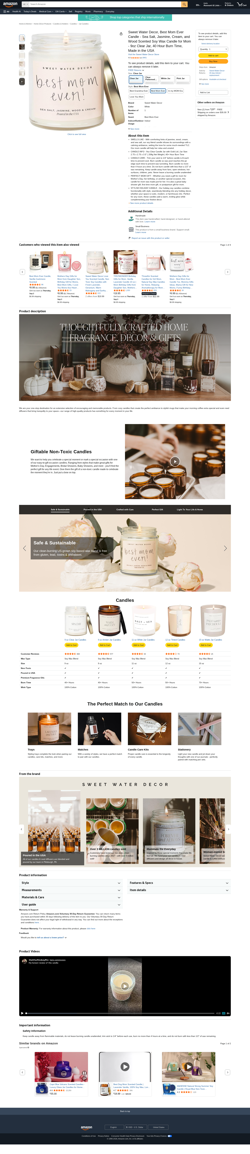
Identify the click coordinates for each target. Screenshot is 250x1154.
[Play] (21, 1013)
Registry (78, 11)
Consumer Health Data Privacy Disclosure (127, 1136)
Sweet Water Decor (217, 71)
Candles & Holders (60, 24)
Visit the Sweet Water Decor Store (143, 54)
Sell (70, 11)
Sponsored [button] (23, 1047)
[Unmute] (228, 1013)
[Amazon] (10, 4)
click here (91, 928)
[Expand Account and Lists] (220, 5)
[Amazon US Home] (86, 1128)
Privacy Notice (103, 1136)
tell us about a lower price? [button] (51, 937)
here (37, 922)
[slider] (119, 1013)
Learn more (150, 221)
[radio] (22, 38)
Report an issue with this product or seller (151, 238)
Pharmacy (98, 11)
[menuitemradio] (223, 1013)
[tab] (60, 509)
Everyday (110, 11)
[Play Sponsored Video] (125, 1067)
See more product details (141, 203)
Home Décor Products (42, 24)
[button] (6, 11)
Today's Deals (30, 11)
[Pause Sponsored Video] (84, 1073)
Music (88, 11)
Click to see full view (77, 134)
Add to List (205, 92)
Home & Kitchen (25, 24)
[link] (41, 279)
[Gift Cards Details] (66, 11)
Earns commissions (58, 960)
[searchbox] (105, 4)
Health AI (16, 11)
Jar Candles (84, 24)
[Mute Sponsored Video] (84, 1078)
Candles (73, 24)
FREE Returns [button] (135, 70)
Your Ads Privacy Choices (157, 1136)
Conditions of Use (89, 1136)
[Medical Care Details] (52, 11)
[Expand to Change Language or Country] (199, 5)
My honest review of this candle (43, 962)
